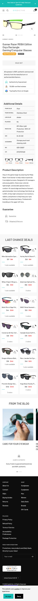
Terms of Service (8, 527)
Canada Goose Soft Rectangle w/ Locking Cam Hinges (28, 333)
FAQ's (4, 494)
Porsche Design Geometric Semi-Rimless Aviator (10, 384)
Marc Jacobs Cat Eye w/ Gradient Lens (28, 358)
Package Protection (9, 538)
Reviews (5, 506)
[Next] (34, 35)
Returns (5, 502)
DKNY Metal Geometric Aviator (28, 307)
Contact (5, 490)
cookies (17, 589)
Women (23, 498)
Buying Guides (7, 498)
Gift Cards (24, 509)
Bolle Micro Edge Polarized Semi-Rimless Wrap (10, 307)
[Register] (32, 556)
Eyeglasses (25, 490)
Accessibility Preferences (7, 533)
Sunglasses (25, 486)
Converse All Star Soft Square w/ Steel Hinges (10, 333)
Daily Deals (25, 502)
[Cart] (34, 10)
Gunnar (5, 39)
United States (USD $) (10, 578)
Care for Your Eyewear (16, 443)
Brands (23, 506)
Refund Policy (7, 523)
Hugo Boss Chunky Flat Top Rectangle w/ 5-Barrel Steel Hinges (28, 384)
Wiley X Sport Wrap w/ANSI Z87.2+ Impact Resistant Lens (10, 282)
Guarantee (12, 216)
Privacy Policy (7, 520)
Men (22, 494)
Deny (19, 596)
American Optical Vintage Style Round (28, 282)
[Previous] (3, 35)
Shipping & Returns (16, 221)
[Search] (7, 10)
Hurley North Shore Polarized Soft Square (28, 256)
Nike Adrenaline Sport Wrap (10, 256)
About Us (6, 486)
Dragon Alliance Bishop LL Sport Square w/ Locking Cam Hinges (10, 358)
